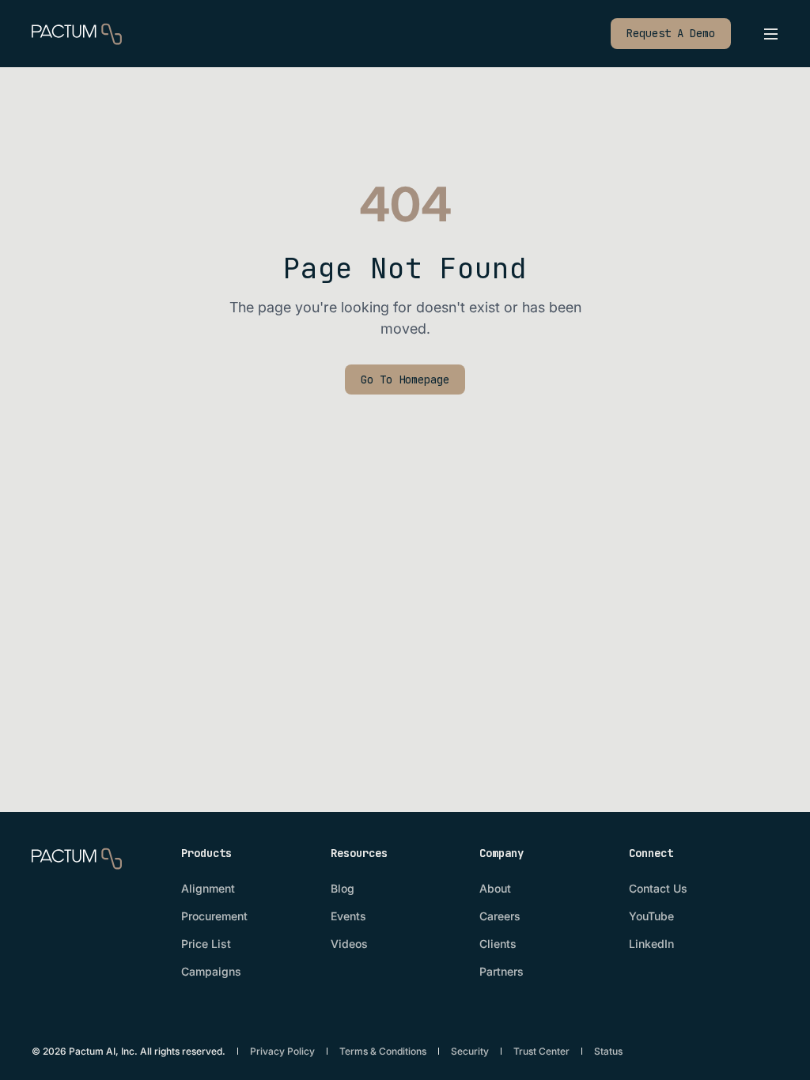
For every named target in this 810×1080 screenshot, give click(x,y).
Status (608, 1051)
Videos (349, 943)
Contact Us (658, 888)
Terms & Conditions (382, 1051)
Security (470, 1051)
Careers (499, 916)
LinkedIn (651, 943)
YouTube (651, 916)
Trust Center (541, 1051)
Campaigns (211, 971)
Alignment (208, 888)
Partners (501, 971)
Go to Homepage (405, 379)
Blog (342, 888)
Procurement (214, 916)
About (495, 888)
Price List (206, 943)
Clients (498, 943)
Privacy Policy (282, 1051)
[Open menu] (770, 34)
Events (348, 916)
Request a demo (670, 33)
